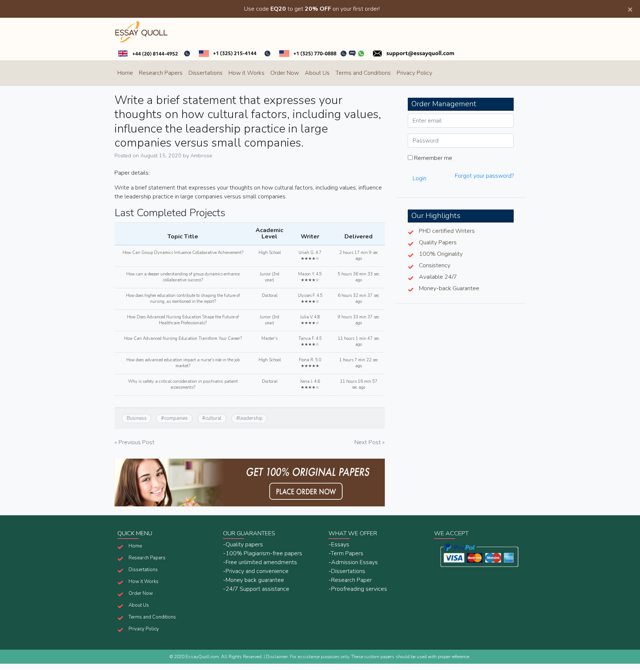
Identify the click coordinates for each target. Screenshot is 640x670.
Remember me (432, 158)
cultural (213, 418)
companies (176, 418)
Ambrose (201, 155)
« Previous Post (134, 442)
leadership (251, 418)
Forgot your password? (484, 176)
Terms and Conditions (363, 73)
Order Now (284, 73)
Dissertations (206, 73)
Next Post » (369, 442)
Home (125, 73)
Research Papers (161, 73)
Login (419, 178)
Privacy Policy (414, 73)
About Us (317, 73)
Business (137, 418)
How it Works (246, 73)
